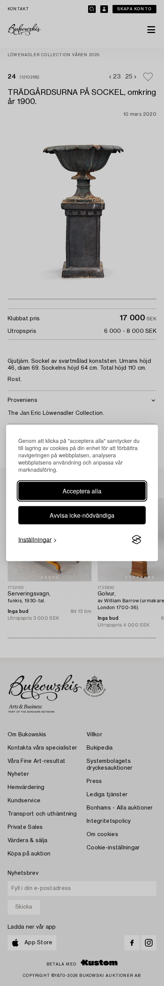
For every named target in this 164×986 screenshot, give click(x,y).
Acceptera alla (82, 491)
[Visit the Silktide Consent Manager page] (136, 540)
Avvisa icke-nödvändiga (82, 515)
